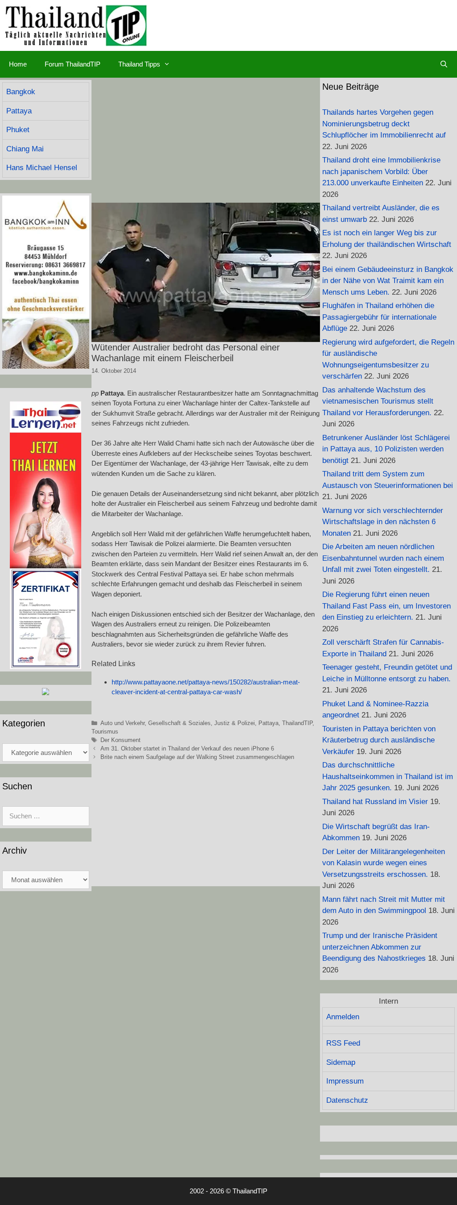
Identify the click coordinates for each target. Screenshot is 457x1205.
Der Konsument (120, 740)
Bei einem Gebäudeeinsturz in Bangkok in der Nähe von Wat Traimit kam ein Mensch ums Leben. (387, 280)
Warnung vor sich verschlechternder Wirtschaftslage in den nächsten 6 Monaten (382, 522)
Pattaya (268, 723)
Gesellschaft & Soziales (179, 723)
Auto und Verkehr (122, 723)
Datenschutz (347, 1100)
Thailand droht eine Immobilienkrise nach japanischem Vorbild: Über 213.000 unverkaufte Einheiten (381, 171)
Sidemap (340, 1062)
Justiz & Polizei (234, 723)
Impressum (345, 1081)
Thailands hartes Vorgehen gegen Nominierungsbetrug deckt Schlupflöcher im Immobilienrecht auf (384, 123)
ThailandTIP (297, 723)
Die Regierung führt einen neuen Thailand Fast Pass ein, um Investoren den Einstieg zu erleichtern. (386, 605)
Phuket (17, 129)
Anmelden (342, 1017)
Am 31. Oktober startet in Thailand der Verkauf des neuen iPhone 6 (187, 748)
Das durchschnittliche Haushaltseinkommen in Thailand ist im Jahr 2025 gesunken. (387, 776)
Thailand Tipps (139, 64)
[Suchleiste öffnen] (444, 64)
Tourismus (104, 731)
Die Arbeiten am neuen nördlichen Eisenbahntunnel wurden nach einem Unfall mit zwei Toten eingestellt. (383, 558)
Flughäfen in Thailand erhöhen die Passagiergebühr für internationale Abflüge (379, 317)
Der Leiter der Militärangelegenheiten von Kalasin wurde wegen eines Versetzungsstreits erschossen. (383, 863)
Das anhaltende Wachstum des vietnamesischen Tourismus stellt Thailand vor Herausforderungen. (377, 401)
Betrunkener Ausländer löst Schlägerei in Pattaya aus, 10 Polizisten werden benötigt (386, 449)
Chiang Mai (25, 149)
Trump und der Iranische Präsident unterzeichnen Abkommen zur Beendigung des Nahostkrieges (379, 947)
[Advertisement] (205, 140)
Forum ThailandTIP (72, 64)
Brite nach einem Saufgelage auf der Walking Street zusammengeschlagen (197, 757)
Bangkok (20, 92)
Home (18, 64)
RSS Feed (343, 1043)
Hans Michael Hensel (41, 167)
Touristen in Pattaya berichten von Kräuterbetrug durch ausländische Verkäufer (379, 740)
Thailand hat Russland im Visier (375, 801)
